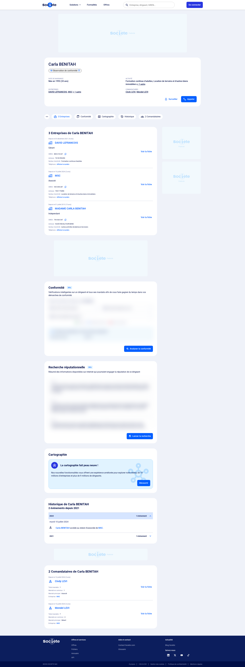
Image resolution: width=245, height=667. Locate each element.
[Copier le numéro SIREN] (65, 154)
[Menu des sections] (47, 116)
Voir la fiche (146, 151)
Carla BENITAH (63, 528)
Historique (129, 116)
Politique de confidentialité (177, 664)
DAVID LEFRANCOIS (57, 92)
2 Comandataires (153, 116)
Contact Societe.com (126, 645)
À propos (132, 664)
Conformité (86, 116)
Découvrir (143, 483)
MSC (70, 92)
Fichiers (74, 649)
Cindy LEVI (131, 92)
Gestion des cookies (157, 664)
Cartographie (108, 116)
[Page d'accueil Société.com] (49, 4)
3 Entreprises (64, 116)
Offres (106, 5)
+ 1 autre (141, 84)
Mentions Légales (196, 664)
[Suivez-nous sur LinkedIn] (168, 655)
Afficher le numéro (63, 164)
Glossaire (122, 649)
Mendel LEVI (142, 92)
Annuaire (75, 653)
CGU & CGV (143, 664)
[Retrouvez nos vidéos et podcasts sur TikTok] (188, 655)
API (72, 657)
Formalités (92, 5)
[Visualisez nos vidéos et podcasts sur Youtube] (182, 655)
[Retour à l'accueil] (51, 641)
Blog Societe (170, 645)
